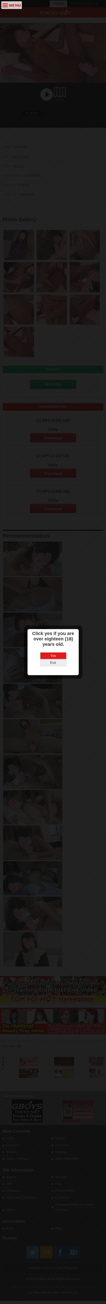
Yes (53, 656)
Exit (53, 663)
